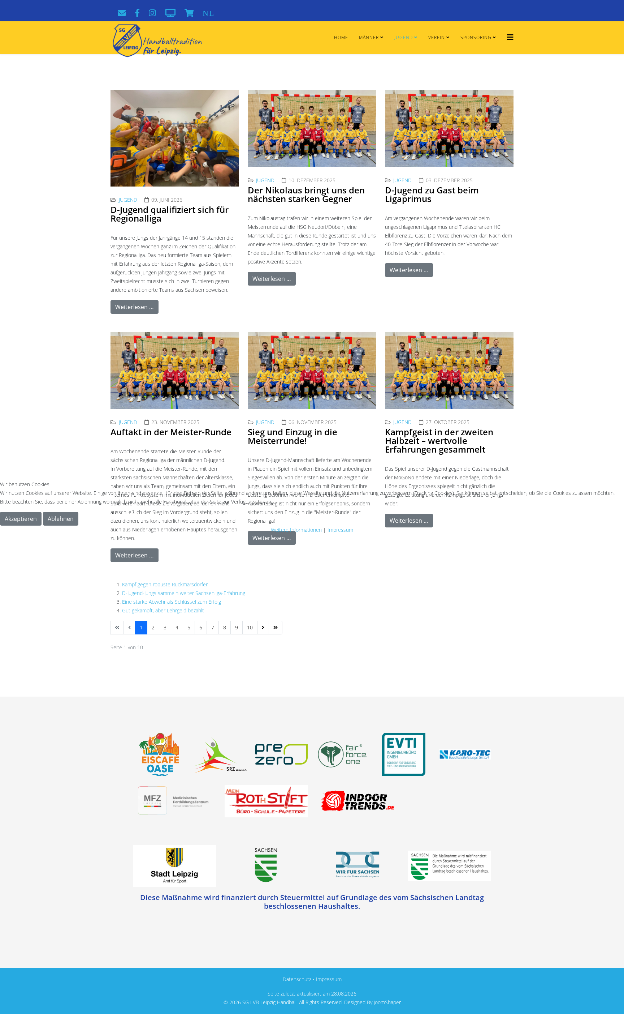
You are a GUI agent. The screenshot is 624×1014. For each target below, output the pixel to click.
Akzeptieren (21, 519)
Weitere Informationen (296, 529)
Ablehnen (61, 519)
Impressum (340, 529)
